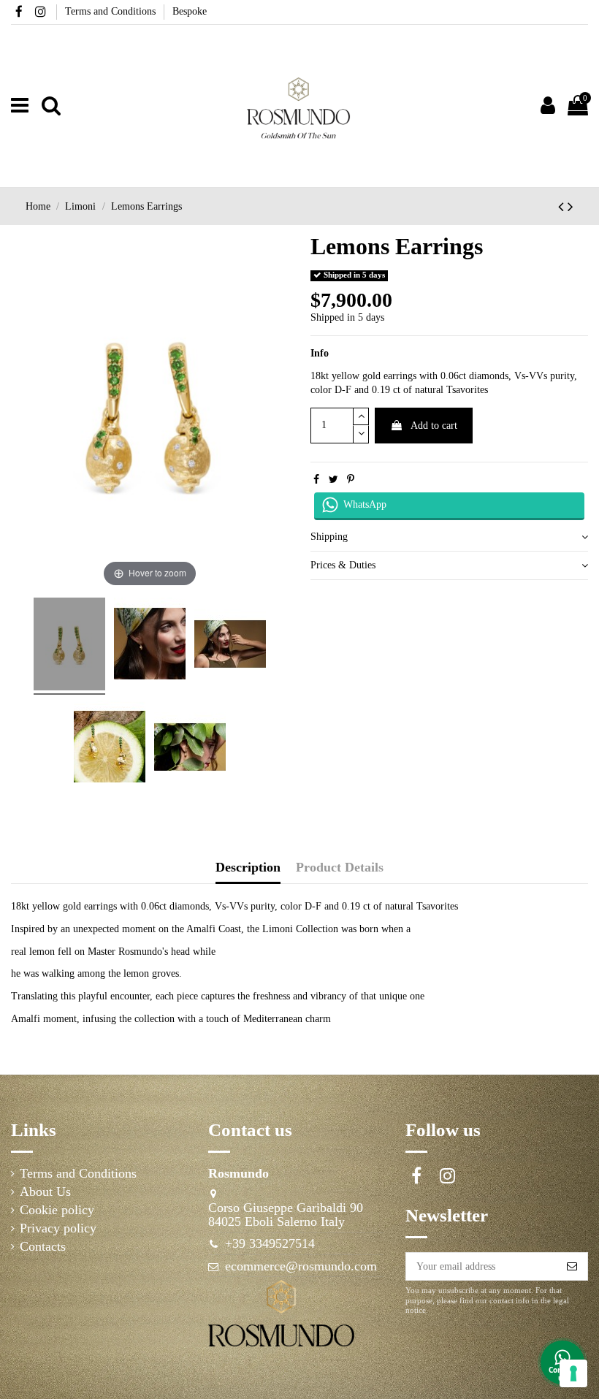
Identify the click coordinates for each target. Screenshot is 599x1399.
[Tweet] (333, 479)
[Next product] (570, 207)
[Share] (316, 479)
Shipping (329, 536)
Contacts (43, 1247)
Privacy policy (58, 1228)
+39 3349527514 (270, 1243)
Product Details (340, 867)
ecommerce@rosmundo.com (301, 1266)
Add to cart (434, 425)
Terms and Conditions (112, 11)
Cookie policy (57, 1210)
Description (248, 867)
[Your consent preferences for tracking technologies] (573, 1373)
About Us (45, 1192)
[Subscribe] (572, 1267)
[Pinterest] (350, 479)
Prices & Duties (342, 565)
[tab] (449, 538)
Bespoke (189, 11)
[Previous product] (563, 207)
